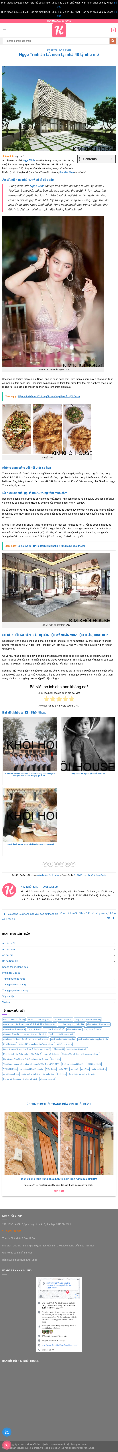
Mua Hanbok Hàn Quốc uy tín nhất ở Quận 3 (22, 1054)
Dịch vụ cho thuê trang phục (63, 1039)
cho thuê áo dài (34, 1029)
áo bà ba (85, 1069)
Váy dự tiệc (8, 996)
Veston (6, 1002)
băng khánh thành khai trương (88, 1019)
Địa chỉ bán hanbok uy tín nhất (81, 1074)
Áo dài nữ (7, 955)
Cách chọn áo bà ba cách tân (61, 1034)
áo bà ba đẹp (48, 1074)
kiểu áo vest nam (64, 1044)
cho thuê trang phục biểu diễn (71, 1024)
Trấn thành (51, 1069)
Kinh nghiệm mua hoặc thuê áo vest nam (36, 1044)
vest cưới (74, 1069)
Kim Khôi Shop (9, 1044)
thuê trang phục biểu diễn (73, 1064)
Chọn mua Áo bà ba (93, 1029)
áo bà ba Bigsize (99, 1069)
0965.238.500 (13, 1231)
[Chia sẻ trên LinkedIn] (72, 864)
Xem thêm (59, 1191)
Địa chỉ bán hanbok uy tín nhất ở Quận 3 (20, 1079)
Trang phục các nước (13, 978)
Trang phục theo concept (15, 990)
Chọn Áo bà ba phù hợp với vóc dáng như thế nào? (24, 1034)
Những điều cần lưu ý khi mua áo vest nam (80, 1054)
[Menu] (4, 30)
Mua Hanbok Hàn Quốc (77, 1049)
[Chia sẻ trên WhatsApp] (45, 864)
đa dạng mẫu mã (47, 1079)
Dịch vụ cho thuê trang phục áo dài (93, 1039)
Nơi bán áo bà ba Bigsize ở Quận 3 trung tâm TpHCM (25, 1059)
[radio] (46, 699)
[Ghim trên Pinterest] (67, 864)
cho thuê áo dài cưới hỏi (54, 1029)
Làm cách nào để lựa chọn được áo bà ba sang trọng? (26, 1049)
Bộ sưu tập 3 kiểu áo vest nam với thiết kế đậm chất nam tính (29, 1024)
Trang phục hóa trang (14, 984)
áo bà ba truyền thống (31, 1074)
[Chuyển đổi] (114, 943)
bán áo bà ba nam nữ (63, 1019)
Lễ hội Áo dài (58, 1049)
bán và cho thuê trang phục (39, 1019)
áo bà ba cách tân (11, 1074)
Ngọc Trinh (37, 186)
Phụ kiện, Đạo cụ (11, 972)
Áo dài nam (8, 949)
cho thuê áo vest (74, 1029)
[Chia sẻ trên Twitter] (56, 864)
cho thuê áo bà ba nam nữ (98, 1024)
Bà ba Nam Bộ (10, 961)
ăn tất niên (78, 875)
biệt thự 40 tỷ (89, 875)
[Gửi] (113, 41)
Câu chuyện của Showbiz (59, 50)
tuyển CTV (63, 1069)
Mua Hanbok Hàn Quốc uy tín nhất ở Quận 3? (59, 1179)
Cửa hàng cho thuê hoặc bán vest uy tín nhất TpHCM (25, 1039)
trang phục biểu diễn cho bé (31, 1069)
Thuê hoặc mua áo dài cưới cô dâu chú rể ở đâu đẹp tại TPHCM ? (31, 1064)
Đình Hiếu (61, 1074)
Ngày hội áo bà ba (51, 1054)
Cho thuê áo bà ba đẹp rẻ (14, 1029)
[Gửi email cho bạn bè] (61, 864)
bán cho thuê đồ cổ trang (14, 1019)
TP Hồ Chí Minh (10, 1069)
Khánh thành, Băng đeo (15, 967)
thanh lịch (55, 1059)
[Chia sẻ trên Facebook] (50, 864)
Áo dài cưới (8, 943)
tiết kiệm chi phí (94, 1064)
